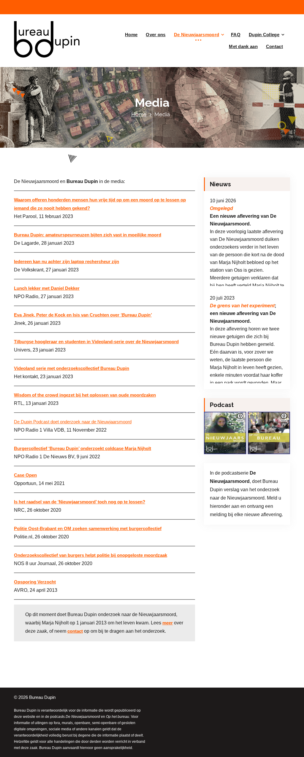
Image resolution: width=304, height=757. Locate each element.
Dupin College (264, 34)
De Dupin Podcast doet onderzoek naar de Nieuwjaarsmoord (73, 421)
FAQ (235, 34)
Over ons (155, 34)
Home (131, 34)
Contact (274, 46)
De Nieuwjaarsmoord (196, 34)
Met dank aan (243, 46)
